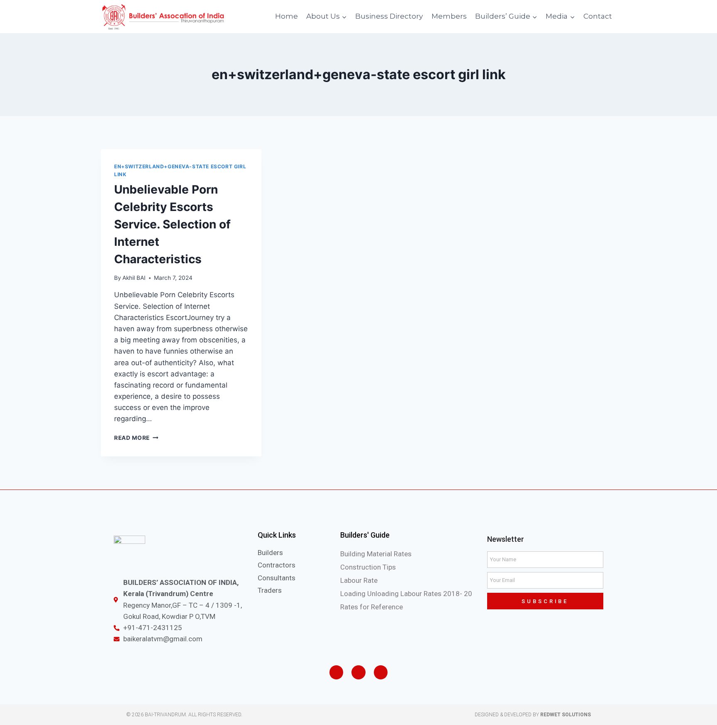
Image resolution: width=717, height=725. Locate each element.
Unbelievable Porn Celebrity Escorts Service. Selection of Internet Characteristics (172, 224)
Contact (597, 16)
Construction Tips (368, 567)
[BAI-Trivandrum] (163, 16)
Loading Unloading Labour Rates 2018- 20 (406, 593)
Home (286, 16)
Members (449, 16)
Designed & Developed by (533, 715)
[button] (344, 16)
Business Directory (389, 16)
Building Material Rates (376, 554)
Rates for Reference (371, 607)
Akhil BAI (134, 277)
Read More (132, 437)
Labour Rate (359, 580)
